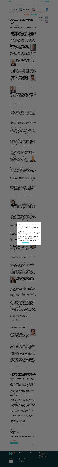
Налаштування (33, 242)
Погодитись (25, 242)
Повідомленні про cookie (24, 237)
